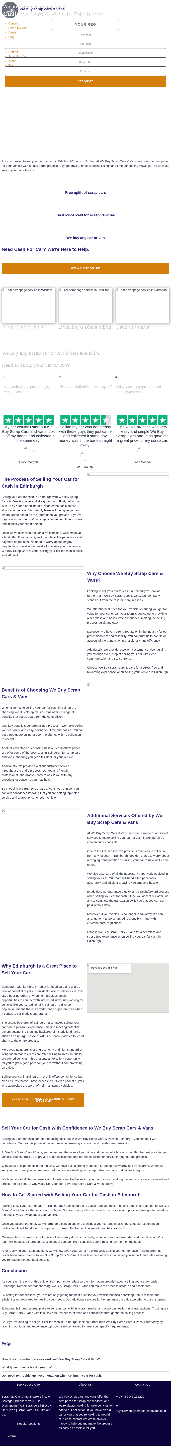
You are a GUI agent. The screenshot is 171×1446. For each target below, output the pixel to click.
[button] (85, 1359)
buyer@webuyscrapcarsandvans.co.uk (141, 1411)
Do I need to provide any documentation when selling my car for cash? (52, 1375)
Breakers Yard (24, 1401)
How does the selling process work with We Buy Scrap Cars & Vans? (51, 1359)
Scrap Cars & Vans (22, 326)
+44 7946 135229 (132, 1396)
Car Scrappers (29, 1405)
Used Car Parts (132, 326)
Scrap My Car (11, 1396)
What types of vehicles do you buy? (27, 1367)
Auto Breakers (31, 1396)
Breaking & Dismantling (85, 326)
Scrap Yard (25, 1410)
